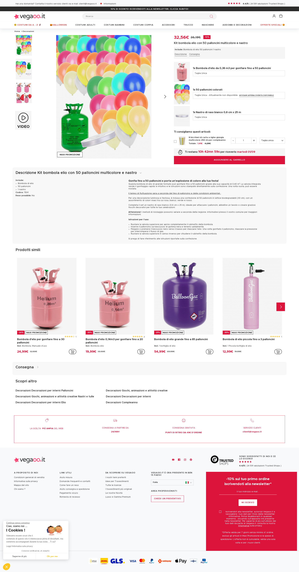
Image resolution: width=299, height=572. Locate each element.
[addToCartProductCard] (72, 352)
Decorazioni (28, 31)
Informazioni (110, 4)
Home (17, 31)
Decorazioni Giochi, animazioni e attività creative (137, 390)
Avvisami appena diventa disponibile (256, 95)
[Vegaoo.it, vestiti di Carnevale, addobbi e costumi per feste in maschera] (29, 16)
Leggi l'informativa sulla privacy (19, 546)
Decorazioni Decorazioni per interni (128, 396)
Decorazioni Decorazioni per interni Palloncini (44, 390)
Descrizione (181, 54)
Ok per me (52, 556)
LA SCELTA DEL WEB (46, 429)
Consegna (194, 54)
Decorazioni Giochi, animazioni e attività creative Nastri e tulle (55, 396)
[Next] (165, 96)
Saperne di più (19, 556)
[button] (274, 16)
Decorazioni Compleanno (122, 402)
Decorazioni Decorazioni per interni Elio (41, 402)
